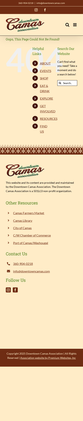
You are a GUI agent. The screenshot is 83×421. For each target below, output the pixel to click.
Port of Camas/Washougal (30, 243)
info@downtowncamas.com (50, 3)
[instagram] (8, 289)
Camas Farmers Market (28, 213)
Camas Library (22, 220)
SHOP (44, 78)
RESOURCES (48, 118)
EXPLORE (46, 98)
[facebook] (15, 289)
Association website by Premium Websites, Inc (48, 357)
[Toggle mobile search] (67, 25)
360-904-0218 (25, 3)
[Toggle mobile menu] (75, 25)
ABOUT (45, 63)
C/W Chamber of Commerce (32, 235)
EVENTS (45, 71)
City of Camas (22, 228)
